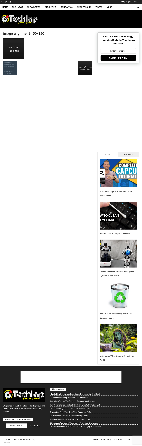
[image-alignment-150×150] (47, 48)
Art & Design (33, 7)
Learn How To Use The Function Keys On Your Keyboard (73, 401)
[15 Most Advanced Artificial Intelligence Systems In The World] (118, 254)
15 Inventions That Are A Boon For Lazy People (69, 416)
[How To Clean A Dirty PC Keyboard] (118, 216)
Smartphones (84, 7)
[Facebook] (2, 2)
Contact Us (129, 439)
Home (5, 7)
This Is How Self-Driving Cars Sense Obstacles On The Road (75, 394)
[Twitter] (10, 2)
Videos (99, 7)
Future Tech (51, 7)
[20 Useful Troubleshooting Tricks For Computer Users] (118, 296)
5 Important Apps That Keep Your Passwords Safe (70, 412)
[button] (138, 7)
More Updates (58, 389)
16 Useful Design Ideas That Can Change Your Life (70, 408)
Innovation (67, 7)
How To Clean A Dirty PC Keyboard (115, 234)
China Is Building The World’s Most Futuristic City (70, 419)
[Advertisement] (118, 107)
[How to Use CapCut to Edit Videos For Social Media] (118, 173)
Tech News (17, 7)
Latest (108, 154)
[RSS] (6, 2)
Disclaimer (118, 439)
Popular (129, 154)
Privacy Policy (106, 439)
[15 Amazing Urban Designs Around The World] (118, 338)
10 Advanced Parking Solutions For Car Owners (69, 398)
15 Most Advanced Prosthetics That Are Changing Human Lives (75, 427)
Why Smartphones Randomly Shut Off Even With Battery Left (75, 405)
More (109, 7)
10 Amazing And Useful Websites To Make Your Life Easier (74, 423)
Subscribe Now (118, 57)
